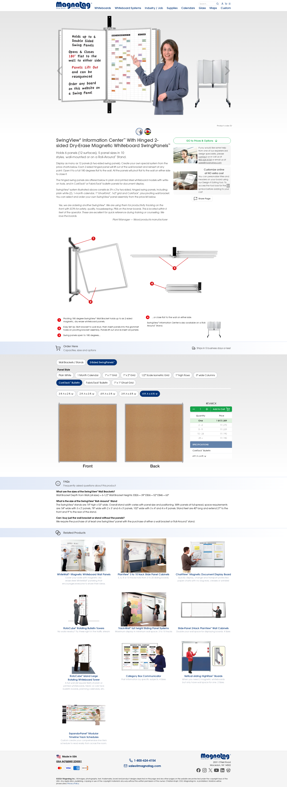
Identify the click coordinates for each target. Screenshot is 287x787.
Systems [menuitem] (128, 8)
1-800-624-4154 (145, 760)
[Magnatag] (216, 756)
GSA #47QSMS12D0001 (69, 761)
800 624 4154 (205, 159)
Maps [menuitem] (213, 8)
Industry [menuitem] (154, 8)
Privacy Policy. (73, 783)
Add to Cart (219, 409)
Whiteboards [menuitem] (102, 8)
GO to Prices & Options (199, 140)
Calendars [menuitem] (188, 8)
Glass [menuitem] (202, 8)
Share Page (204, 198)
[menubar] (162, 8)
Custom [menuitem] (226, 8)
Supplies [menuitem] (172, 8)
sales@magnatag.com (210, 162)
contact (203, 156)
